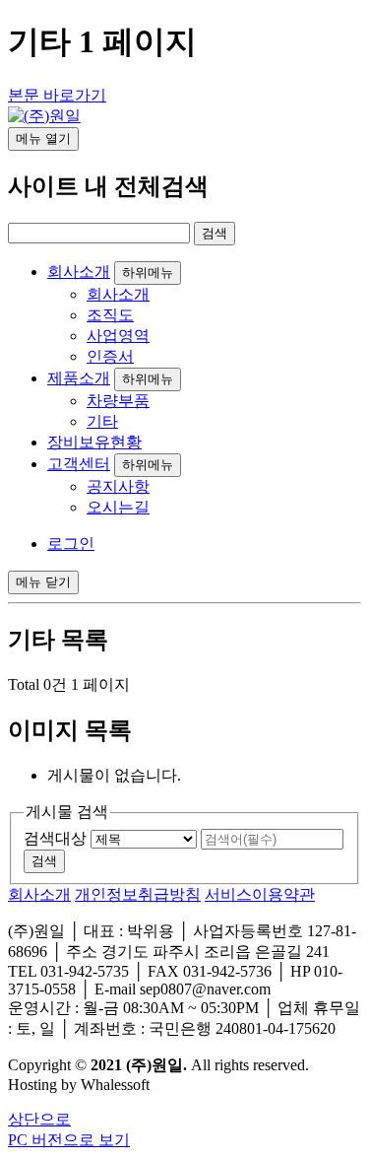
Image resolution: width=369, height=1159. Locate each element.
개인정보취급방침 (138, 894)
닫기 (43, 582)
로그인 (70, 543)
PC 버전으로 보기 (69, 1139)
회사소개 (78, 271)
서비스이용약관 (260, 894)
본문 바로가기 (57, 95)
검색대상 (55, 838)
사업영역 (118, 335)
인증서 (110, 356)
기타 (102, 421)
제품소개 (78, 378)
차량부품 (118, 400)
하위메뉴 (147, 272)
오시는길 (118, 507)
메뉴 (43, 138)
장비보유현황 (94, 442)
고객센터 (78, 463)
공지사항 (118, 486)
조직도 (110, 315)
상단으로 (39, 1119)
